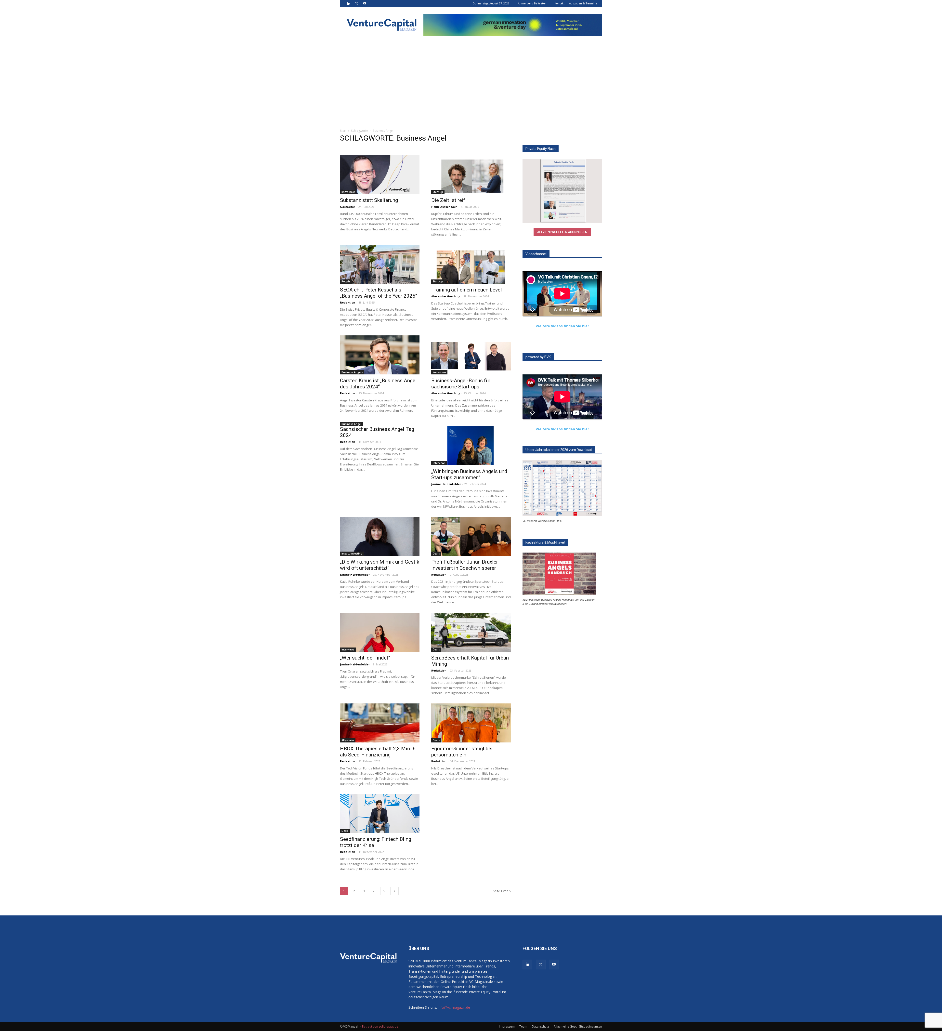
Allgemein (347, 740)
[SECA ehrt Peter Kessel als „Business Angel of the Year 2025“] (379, 264)
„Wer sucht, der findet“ (365, 658)
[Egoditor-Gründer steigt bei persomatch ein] (471, 722)
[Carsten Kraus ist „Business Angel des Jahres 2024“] (379, 354)
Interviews (439, 463)
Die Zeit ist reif (448, 200)
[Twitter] (356, 3)
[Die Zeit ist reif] (471, 174)
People (345, 281)
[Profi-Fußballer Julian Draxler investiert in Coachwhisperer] (471, 536)
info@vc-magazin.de (454, 1007)
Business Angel (351, 424)
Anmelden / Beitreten (532, 3)
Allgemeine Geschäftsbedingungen (578, 1026)
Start (343, 131)
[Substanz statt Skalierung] (379, 174)
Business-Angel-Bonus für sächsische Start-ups (460, 384)
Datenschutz (540, 1026)
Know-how (348, 192)
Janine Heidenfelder (446, 484)
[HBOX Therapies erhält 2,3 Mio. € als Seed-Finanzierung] (379, 722)
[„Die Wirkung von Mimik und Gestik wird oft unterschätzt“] (379, 536)
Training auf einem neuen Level (466, 290)
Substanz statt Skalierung (369, 200)
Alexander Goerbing (445, 296)
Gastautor (347, 207)
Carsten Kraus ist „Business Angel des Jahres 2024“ (378, 384)
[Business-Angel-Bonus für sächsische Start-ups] (471, 354)
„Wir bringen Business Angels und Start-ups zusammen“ (469, 474)
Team (523, 1026)
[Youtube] (364, 3)
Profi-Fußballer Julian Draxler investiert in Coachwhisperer (464, 565)
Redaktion (347, 302)
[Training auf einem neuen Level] (471, 264)
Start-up (438, 192)
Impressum (507, 1026)
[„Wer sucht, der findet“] (379, 632)
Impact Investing (351, 553)
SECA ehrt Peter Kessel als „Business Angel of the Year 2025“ (378, 293)
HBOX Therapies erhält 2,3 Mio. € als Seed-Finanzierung (378, 752)
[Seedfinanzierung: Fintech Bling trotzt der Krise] (379, 813)
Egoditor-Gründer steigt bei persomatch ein (462, 752)
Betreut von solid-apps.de (380, 1026)
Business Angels (352, 372)
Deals (436, 553)
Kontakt (559, 3)
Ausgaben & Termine (583, 3)
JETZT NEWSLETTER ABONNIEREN (562, 232)
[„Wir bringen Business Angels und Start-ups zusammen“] (471, 445)
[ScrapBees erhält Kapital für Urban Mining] (471, 632)
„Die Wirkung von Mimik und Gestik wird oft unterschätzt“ (379, 565)
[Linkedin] (348, 3)
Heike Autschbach (444, 207)
